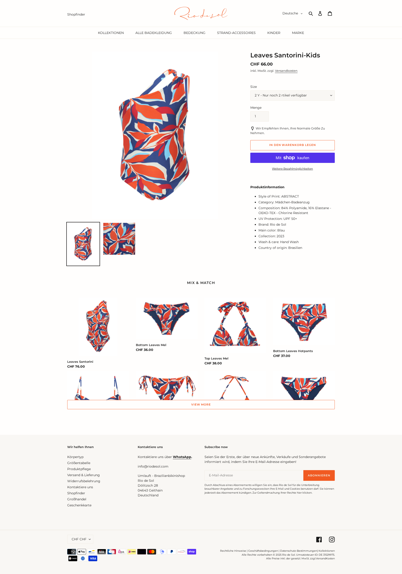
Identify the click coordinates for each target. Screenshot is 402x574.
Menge (255, 108)
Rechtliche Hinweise (233, 550)
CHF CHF (79, 539)
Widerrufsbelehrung (83, 481)
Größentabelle (78, 463)
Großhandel (76, 499)
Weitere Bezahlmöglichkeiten (292, 168)
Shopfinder (76, 493)
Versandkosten (286, 71)
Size (253, 87)
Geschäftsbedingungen (263, 550)
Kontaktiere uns (80, 487)
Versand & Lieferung (83, 475)
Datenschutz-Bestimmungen (298, 550)
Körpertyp (75, 457)
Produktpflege (79, 469)
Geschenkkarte (79, 505)
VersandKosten (325, 558)
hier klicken (304, 492)
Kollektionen (326, 550)
